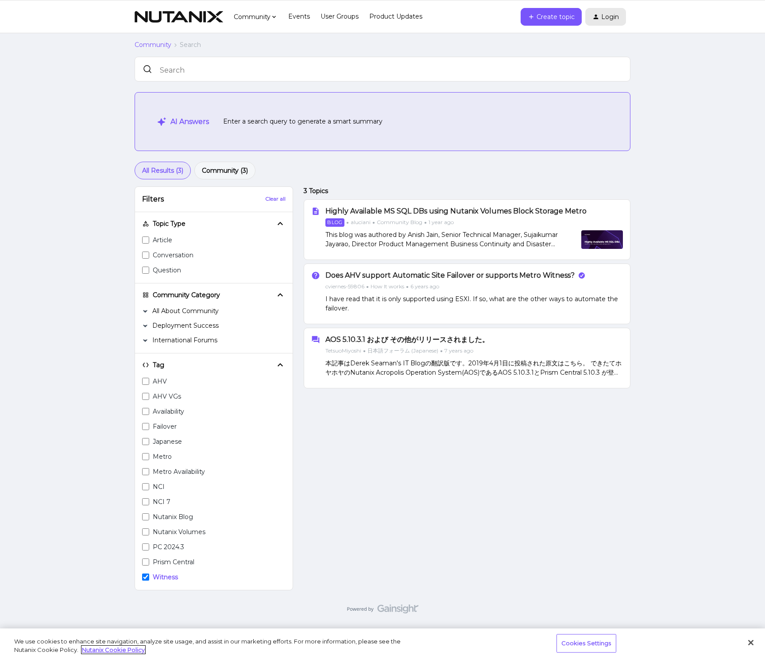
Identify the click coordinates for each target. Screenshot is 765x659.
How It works (387, 286)
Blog (335, 222)
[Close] (751, 642)
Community (153, 45)
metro (162, 457)
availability (168, 411)
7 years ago (458, 350)
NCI (159, 487)
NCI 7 (161, 502)
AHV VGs (167, 396)
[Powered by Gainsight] (382, 611)
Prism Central (173, 562)
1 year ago (441, 222)
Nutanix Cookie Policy (113, 649)
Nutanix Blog (173, 517)
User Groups (340, 16)
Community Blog (399, 222)
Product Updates (395, 16)
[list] (389, 222)
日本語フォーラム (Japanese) (402, 350)
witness (165, 577)
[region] (382, 643)
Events (299, 16)
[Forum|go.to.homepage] (179, 17)
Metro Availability (179, 472)
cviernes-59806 (344, 286)
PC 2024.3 (168, 547)
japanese (167, 442)
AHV (160, 381)
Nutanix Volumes (179, 532)
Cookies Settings (586, 643)
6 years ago (424, 286)
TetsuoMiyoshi (343, 350)
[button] (551, 17)
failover (165, 426)
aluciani (361, 222)
